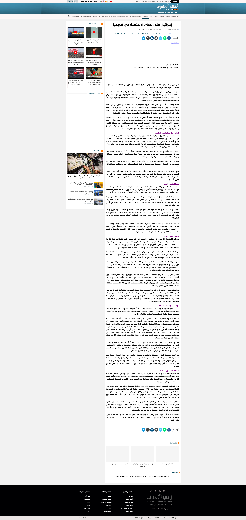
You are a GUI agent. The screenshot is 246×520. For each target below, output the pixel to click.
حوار (151, 16)
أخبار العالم (129, 505)
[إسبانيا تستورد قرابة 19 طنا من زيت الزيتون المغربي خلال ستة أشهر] (85, 163)
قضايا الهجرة (75, 16)
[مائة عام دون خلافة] (167, 454)
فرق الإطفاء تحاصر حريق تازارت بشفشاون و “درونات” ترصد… (80, 200)
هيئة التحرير (84, 1)
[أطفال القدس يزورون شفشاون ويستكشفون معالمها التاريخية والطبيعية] (94, 73)
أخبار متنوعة (129, 511)
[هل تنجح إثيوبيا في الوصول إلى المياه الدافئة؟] (142, 454)
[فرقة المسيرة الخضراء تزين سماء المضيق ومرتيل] (94, 32)
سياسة (168, 16)
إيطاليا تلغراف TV (86, 16)
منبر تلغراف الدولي (122, 16)
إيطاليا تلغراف (175, 43)
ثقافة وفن (105, 16)
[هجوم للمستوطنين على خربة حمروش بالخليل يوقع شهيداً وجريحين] (76, 73)
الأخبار (157, 16)
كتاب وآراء (145, 16)
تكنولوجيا (108, 505)
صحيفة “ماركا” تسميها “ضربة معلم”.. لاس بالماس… (81, 192)
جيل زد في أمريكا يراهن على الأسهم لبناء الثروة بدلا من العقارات (81, 184)
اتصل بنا (90, 1)
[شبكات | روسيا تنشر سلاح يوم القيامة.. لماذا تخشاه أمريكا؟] (76, 32)
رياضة (88, 502)
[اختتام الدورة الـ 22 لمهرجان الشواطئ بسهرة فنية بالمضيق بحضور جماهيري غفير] (94, 52)
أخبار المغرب (129, 499)
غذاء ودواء (87, 505)
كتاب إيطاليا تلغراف (135, 16)
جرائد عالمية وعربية (127, 508)
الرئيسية (174, 16)
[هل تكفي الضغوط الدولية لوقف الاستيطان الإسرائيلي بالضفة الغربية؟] (76, 52)
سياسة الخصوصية (83, 518)
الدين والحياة (96, 16)
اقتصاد (162, 16)
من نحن (95, 1)
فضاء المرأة (112, 16)
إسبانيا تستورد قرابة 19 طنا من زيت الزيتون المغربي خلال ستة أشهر (152, 1)
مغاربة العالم (129, 502)
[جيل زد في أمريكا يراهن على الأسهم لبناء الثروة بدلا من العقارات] (98, 185)
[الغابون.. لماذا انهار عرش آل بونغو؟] (117, 454)
